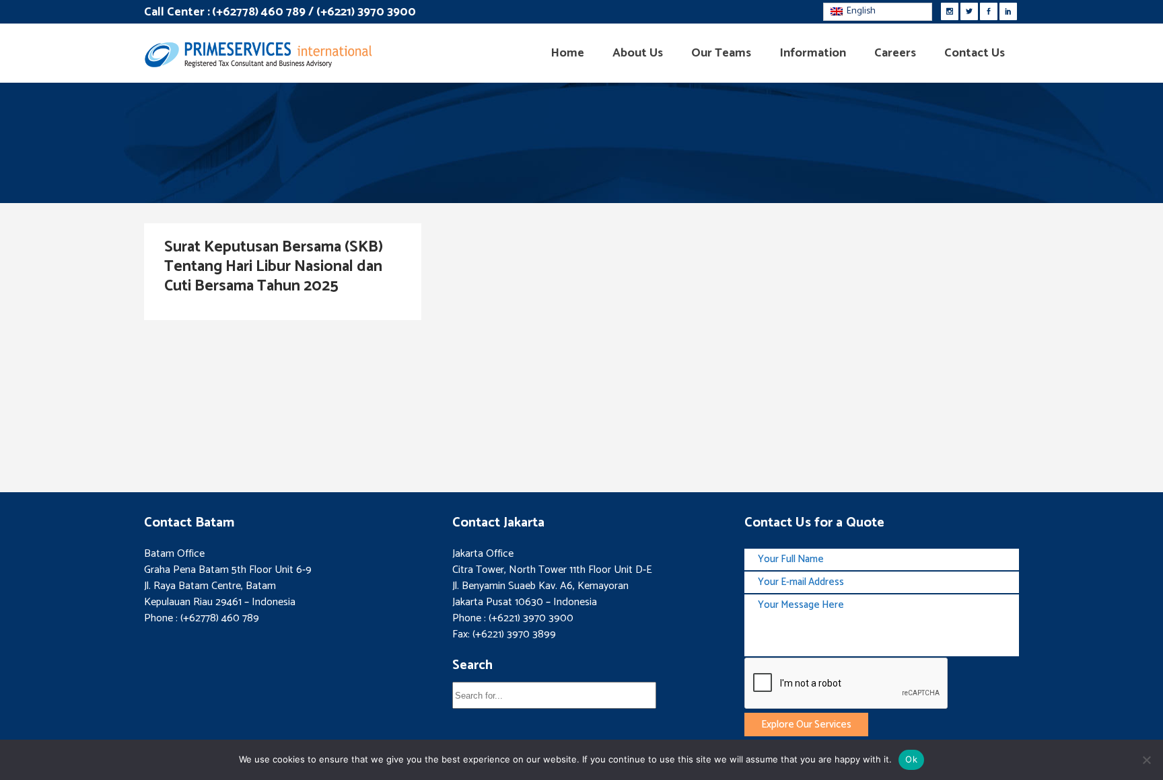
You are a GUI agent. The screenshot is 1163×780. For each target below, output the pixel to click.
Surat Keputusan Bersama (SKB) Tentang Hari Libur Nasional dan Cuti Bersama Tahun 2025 (273, 267)
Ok (911, 759)
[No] (1146, 760)
